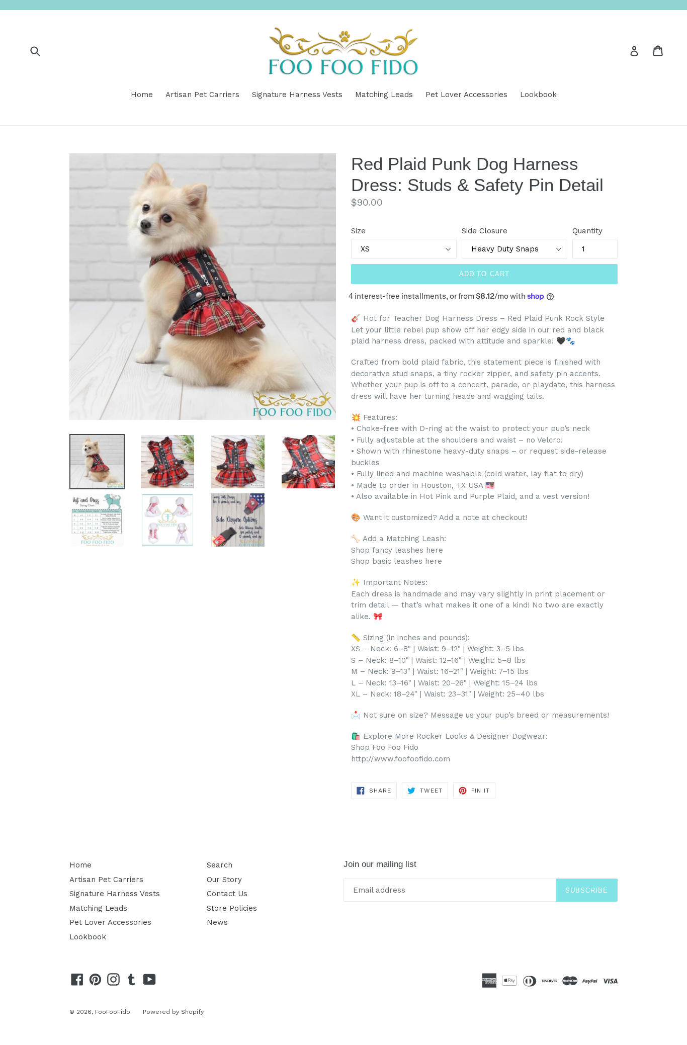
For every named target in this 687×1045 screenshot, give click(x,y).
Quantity (587, 230)
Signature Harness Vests (297, 94)
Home (142, 94)
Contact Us (227, 893)
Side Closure (484, 230)
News (217, 922)
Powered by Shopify (173, 1011)
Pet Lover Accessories (466, 94)
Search (219, 864)
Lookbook (538, 94)
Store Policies (232, 908)
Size (358, 230)
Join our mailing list (379, 864)
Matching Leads (384, 94)
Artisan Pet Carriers (202, 94)
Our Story (224, 879)
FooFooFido (112, 1011)
